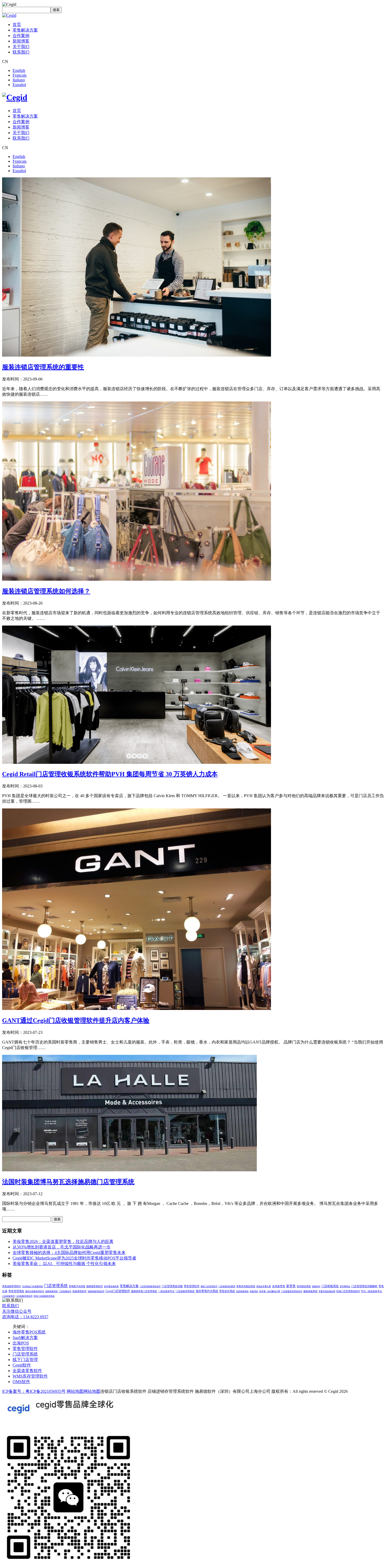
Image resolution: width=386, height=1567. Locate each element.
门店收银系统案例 (226, 1286)
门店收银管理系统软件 (291, 1291)
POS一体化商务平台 (371, 1291)
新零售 (291, 1286)
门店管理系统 (56, 1286)
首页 (17, 24)
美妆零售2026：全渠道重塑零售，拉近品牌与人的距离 (63, 1241)
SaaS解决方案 (25, 1337)
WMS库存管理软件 (30, 1376)
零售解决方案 (25, 30)
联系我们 (21, 52)
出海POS (21, 1343)
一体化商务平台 (166, 1291)
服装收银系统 (310, 1291)
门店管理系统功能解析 (364, 1286)
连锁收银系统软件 (96, 1291)
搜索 (56, 10)
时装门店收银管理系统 (44, 1296)
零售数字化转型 (77, 1286)
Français (20, 75)
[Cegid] (9, 15)
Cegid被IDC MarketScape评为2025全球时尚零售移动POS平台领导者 (74, 1258)
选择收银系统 (242, 1291)
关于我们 (21, 46)
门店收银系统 (330, 1286)
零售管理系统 (16, 1291)
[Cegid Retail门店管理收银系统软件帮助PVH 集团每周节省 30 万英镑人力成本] (136, 762)
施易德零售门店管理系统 (144, 1291)
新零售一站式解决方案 (269, 1291)
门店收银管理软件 (24, 1296)
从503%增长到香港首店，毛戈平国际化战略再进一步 (62, 1247)
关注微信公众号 (17, 1311)
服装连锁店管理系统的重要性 (43, 367)
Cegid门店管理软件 (118, 1291)
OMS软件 (21, 1381)
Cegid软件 (22, 1365)
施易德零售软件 (94, 1286)
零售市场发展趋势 (327, 1291)
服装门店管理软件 (209, 1286)
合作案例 (21, 35)
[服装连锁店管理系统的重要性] (136, 355)
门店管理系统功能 (172, 1286)
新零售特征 (345, 1286)
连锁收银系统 (51, 1291)
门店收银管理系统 (185, 1291)
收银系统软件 (79, 1291)
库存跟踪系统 (304, 1286)
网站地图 (75, 1391)
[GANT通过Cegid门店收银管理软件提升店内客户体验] (136, 1008)
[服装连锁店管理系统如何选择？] (136, 579)
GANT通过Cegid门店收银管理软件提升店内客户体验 (75, 1020)
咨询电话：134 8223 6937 (25, 1317)
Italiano (19, 80)
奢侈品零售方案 (263, 1286)
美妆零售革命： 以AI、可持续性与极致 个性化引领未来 (64, 1263)
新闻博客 (21, 41)
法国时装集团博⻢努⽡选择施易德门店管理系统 (68, 1181)
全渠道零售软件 (27, 1370)
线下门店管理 (25, 1359)
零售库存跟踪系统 (245, 1286)
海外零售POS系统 (207, 1291)
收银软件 (316, 1286)
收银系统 (254, 1291)
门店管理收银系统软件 (150, 1286)
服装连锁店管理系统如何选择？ (46, 591)
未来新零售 (278, 1286)
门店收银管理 (8, 1296)
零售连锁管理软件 (11, 1286)
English (19, 70)
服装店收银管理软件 (34, 1291)
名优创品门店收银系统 (32, 1286)
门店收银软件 (65, 1291)
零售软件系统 (227, 1291)
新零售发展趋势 (111, 1286)
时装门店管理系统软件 (348, 1291)
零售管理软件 (192, 1286)
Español (19, 84)
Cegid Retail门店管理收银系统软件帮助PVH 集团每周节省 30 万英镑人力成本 (110, 774)
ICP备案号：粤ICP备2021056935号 (34, 1391)
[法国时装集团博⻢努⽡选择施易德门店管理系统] (129, 1170)
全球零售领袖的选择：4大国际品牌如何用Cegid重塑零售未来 (69, 1252)
